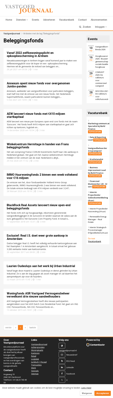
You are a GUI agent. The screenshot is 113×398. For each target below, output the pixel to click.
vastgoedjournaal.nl (68, 350)
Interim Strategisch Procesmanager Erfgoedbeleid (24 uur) (98, 230)
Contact (82, 19)
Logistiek (35, 359)
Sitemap (35, 373)
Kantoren (35, 353)
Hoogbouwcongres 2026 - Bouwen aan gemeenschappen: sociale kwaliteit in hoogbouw (103, 61)
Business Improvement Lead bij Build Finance (97, 171)
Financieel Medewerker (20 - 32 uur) (97, 184)
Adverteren (49, 19)
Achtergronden (38, 347)
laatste (32, 327)
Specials (35, 370)
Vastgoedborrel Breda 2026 (102, 48)
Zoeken (86, 26)
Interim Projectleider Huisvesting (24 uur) (98, 210)
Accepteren (102, 393)
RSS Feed (70, 361)
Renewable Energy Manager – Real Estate (97, 219)
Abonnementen (99, 19)
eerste (8, 327)
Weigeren (87, 393)
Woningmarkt (37, 350)
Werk (33, 368)
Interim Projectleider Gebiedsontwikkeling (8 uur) (98, 197)
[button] (22, 19)
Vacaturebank (66, 19)
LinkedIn (70, 367)
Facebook (70, 373)
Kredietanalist (96, 160)
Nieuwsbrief (71, 354)
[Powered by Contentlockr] (95, 345)
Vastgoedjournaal (12, 33)
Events (35, 19)
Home (9, 19)
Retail (33, 356)
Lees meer (86, 387)
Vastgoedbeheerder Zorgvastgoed (97, 151)
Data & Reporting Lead (97, 138)
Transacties (36, 365)
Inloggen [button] (100, 26)
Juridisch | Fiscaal (39, 362)
